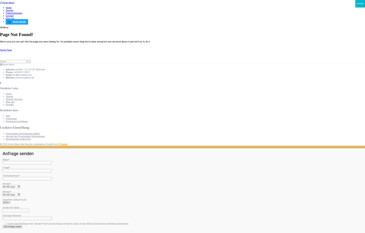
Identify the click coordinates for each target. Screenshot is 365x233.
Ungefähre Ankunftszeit (15, 199)
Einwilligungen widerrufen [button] (18, 139)
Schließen (360, 4)
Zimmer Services (14, 99)
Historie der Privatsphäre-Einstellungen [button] (25, 136)
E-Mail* (6, 167)
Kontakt (10, 16)
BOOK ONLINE (19, 22)
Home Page (6, 50)
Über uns (10, 18)
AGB (8, 116)
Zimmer (9, 10)
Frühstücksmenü (14, 13)
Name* (6, 159)
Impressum (11, 118)
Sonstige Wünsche (12, 215)
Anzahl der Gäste (11, 207)
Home (9, 7)
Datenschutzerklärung (17, 121)
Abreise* (7, 191)
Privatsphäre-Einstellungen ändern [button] (23, 133)
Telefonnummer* (11, 175)
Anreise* (7, 183)
